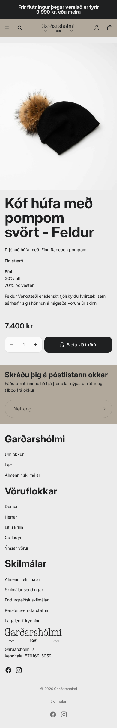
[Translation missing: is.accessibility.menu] (7, 28)
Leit (8, 464)
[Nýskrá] (103, 409)
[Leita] (19, 27)
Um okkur (14, 454)
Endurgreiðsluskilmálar (27, 599)
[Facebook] (8, 670)
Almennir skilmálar (22, 475)
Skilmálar (58, 701)
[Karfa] (109, 27)
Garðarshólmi (65, 688)
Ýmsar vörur (16, 548)
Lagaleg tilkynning (23, 620)
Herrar (11, 516)
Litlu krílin (14, 527)
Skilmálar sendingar (24, 589)
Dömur (11, 506)
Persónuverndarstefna (26, 610)
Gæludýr (13, 537)
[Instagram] (18, 670)
